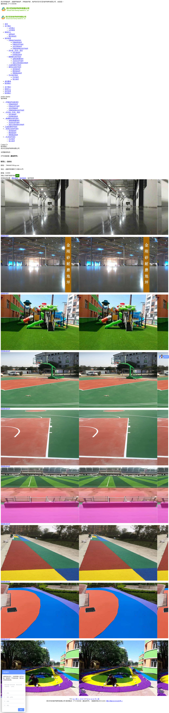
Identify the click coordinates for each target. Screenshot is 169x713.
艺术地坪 (16, 77)
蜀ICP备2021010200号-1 (114, 701)
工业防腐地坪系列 (15, 65)
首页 (6, 24)
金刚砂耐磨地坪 (18, 59)
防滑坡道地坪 (17, 54)
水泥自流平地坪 (18, 61)
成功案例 (8, 81)
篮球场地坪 (16, 69)
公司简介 (12, 28)
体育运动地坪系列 (15, 67)
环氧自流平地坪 (18, 44)
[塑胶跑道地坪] (84, 322)
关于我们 (8, 26)
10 (87, 699)
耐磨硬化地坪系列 (15, 57)
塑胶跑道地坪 (17, 73)
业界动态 (12, 34)
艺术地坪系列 (13, 75)
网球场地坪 (16, 71)
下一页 (97, 699)
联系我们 (8, 83)
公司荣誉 (12, 30)
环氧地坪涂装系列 (15, 40)
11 (89, 699)
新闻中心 (8, 32)
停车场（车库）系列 (16, 50)
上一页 (75, 699)
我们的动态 (12, 36)
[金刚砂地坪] (84, 207)
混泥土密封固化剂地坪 (20, 63)
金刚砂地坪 (5, 236)
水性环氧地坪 (17, 46)
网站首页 (15, 178)
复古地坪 (16, 79)
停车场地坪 (16, 52)
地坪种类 (8, 38)
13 (93, 699)
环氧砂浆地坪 (17, 42)
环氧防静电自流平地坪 (20, 48)
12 (91, 699)
